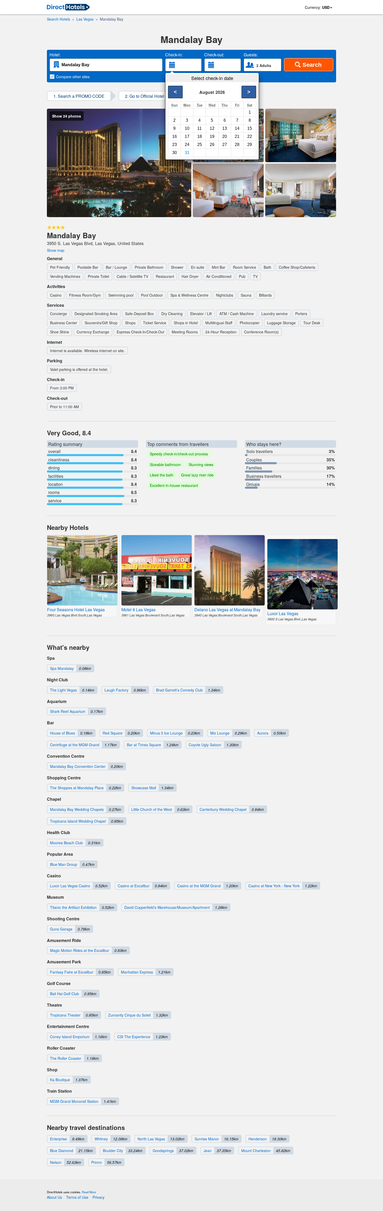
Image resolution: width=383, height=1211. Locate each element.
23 (174, 144)
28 (237, 144)
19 (212, 136)
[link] (68, 7)
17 (187, 136)
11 (199, 128)
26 (212, 144)
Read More (89, 1192)
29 (249, 144)
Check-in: (174, 54)
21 (237, 136)
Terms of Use (77, 1197)
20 (224, 136)
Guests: (251, 54)
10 (187, 128)
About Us (54, 1197)
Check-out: (214, 54)
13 (224, 128)
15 (249, 128)
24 (187, 144)
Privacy (98, 1197)
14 (237, 128)
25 (199, 144)
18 (199, 136)
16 (174, 136)
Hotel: (55, 54)
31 (187, 152)
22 (249, 136)
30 (174, 152)
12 (212, 128)
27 (224, 144)
